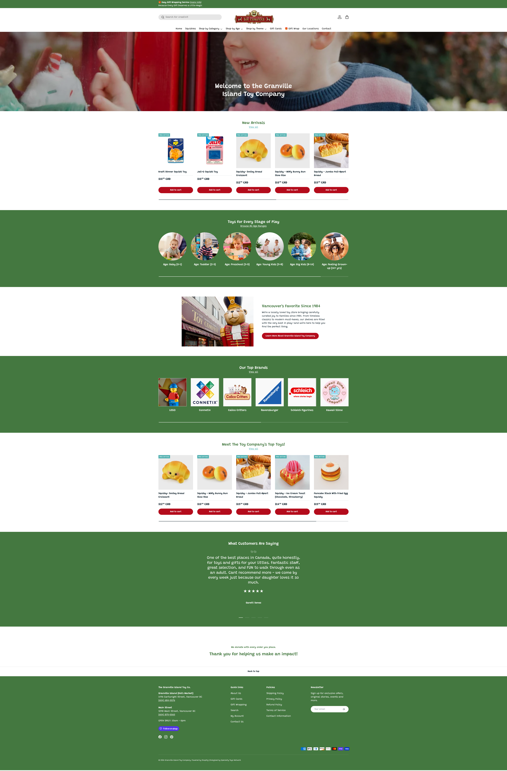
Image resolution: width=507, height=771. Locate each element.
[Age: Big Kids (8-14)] (302, 246)
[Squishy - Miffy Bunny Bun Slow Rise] (292, 150)
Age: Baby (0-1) (172, 264)
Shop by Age (233, 29)
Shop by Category (209, 29)
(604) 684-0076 (166, 700)
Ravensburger (269, 410)
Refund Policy (274, 705)
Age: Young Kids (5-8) (269, 264)
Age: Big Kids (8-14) (302, 264)
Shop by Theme (255, 29)
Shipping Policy (275, 693)
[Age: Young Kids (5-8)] (270, 246)
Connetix (205, 410)
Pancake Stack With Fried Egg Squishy (331, 495)
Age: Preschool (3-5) (237, 264)
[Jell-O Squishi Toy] (214, 150)
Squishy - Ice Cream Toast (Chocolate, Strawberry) (290, 495)
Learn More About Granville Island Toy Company (290, 336)
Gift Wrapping (239, 705)
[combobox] (190, 17)
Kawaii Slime (334, 410)
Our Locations (310, 29)
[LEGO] (172, 392)
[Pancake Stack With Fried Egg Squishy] (331, 472)
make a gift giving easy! (207, 4)
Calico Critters (237, 410)
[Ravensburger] (270, 392)
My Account (237, 716)
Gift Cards (276, 29)
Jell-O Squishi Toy (207, 172)
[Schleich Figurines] (302, 392)
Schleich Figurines (302, 410)
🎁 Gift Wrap (292, 29)
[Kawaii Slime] (334, 392)
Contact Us (237, 722)
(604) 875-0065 (166, 715)
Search (234, 710)
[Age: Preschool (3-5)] (237, 246)
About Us (236, 693)
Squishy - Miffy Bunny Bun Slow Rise (290, 174)
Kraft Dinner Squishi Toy (172, 172)
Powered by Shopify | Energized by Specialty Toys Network (216, 760)
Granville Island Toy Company (178, 760)
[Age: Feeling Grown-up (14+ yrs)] (334, 246)
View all (253, 127)
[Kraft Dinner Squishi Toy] (175, 150)
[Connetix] (205, 392)
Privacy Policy (274, 699)
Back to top (253, 671)
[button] (347, 17)
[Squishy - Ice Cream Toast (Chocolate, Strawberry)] (292, 472)
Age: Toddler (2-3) (205, 264)
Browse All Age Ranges (253, 226)
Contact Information (278, 716)
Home (179, 29)
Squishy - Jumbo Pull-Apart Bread (330, 174)
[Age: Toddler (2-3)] (205, 246)
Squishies (190, 29)
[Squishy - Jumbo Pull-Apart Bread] (331, 150)
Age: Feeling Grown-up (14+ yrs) (334, 266)
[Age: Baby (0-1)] (172, 246)
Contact (326, 29)
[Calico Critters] (237, 392)
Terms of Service (276, 710)
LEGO (172, 410)
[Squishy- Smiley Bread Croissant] (253, 150)
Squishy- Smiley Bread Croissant (249, 174)
